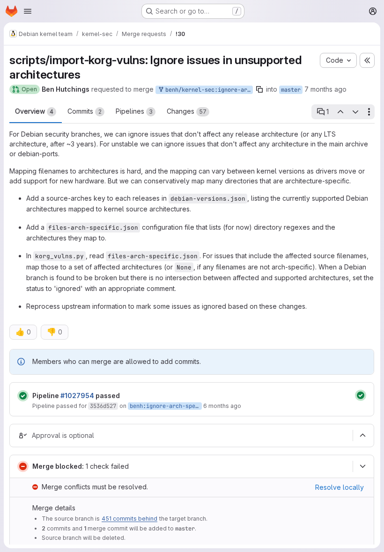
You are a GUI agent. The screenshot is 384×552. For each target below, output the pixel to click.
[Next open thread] (355, 111)
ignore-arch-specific (179, 406)
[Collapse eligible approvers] (362, 435)
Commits (84, 111)
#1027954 (77, 395)
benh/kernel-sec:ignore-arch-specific (207, 90)
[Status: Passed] (23, 395)
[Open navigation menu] (27, 11)
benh (136, 406)
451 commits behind (129, 518)
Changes (187, 111)
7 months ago (325, 89)
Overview (34, 111)
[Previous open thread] (339, 111)
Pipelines (134, 111)
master (291, 90)
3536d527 (103, 406)
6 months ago (222, 405)
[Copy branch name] (259, 89)
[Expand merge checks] (362, 466)
